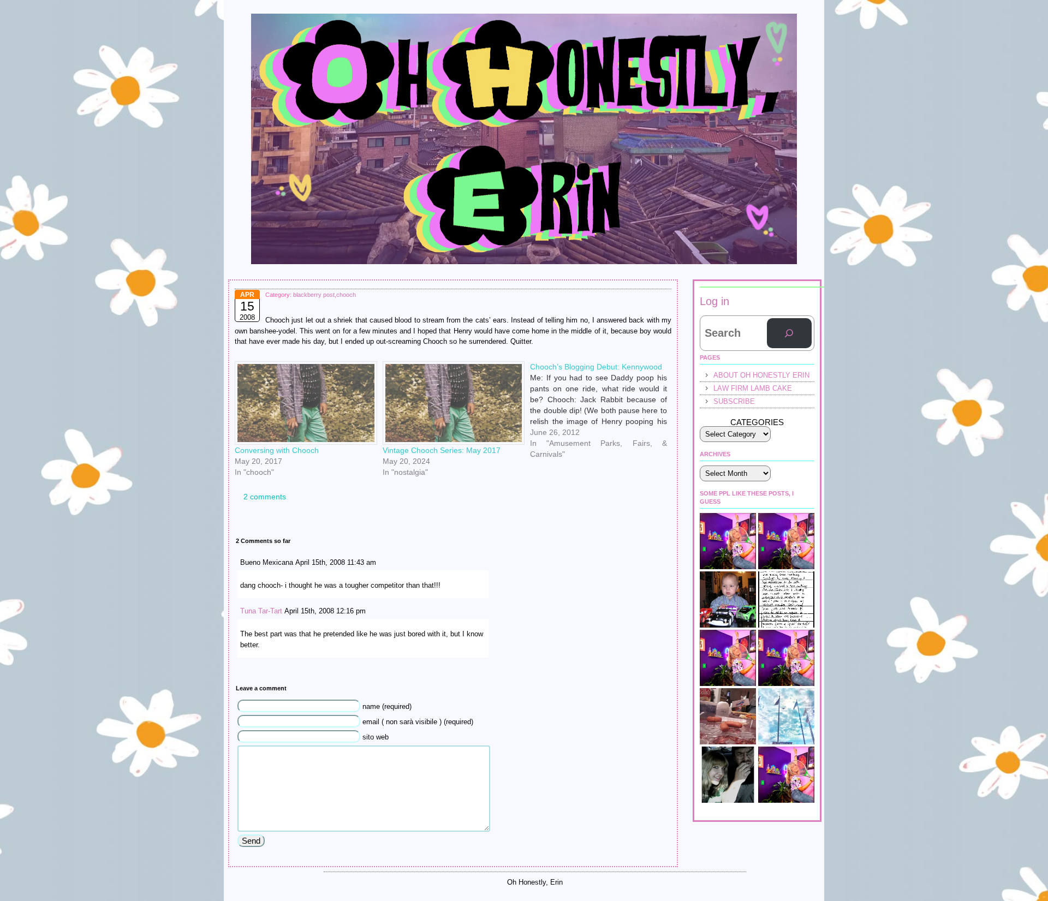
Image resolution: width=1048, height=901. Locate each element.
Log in (714, 301)
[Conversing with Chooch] (303, 403)
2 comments (264, 496)
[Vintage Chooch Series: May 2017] (451, 403)
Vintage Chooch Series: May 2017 (442, 450)
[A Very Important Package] (786, 658)
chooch (346, 294)
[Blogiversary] (728, 658)
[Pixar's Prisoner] (728, 599)
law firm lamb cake (752, 388)
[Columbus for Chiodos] (728, 775)
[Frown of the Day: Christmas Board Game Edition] (786, 541)
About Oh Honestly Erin (761, 375)
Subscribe (734, 401)
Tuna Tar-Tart (261, 611)
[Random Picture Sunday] (728, 716)
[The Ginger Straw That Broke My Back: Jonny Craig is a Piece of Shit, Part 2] (728, 541)
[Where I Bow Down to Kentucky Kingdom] (786, 716)
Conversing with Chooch (277, 450)
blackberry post (314, 294)
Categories (757, 422)
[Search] (789, 333)
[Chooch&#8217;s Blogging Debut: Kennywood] (604, 365)
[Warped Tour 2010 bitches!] (786, 775)
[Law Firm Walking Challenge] (786, 599)
